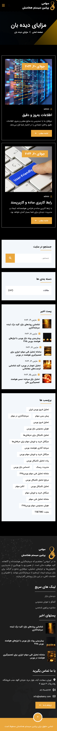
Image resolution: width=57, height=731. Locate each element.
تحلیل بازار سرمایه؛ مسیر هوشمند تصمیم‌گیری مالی (25, 381)
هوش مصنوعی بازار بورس (38, 428)
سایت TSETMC (42, 512)
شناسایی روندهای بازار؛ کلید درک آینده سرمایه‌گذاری (23, 326)
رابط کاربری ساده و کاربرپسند (31, 202)
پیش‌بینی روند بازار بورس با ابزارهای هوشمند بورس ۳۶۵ (24, 340)
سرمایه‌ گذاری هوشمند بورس (37, 448)
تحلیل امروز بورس (41, 422)
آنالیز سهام (20, 486)
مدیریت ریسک (42, 467)
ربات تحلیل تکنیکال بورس (38, 460)
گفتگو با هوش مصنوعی (45, 602)
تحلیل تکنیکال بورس (40, 486)
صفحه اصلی (37, 32)
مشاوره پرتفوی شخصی (45, 607)
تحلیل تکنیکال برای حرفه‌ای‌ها (36, 435)
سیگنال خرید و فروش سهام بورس (34, 454)
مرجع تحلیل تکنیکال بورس (37, 480)
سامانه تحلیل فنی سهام (39, 499)
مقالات (46, 290)
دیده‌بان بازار (50, 596)
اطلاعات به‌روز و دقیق (37, 115)
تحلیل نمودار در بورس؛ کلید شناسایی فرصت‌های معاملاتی (25, 367)
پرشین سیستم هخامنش (26, 726)
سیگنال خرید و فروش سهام (37, 492)
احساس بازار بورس (21, 467)
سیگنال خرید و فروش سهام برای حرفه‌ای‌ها (30, 441)
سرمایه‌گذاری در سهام (20, 416)
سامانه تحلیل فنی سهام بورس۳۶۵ (34, 473)
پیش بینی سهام (42, 416)
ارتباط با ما (47, 705)
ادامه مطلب (43, 133)
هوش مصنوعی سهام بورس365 (35, 505)
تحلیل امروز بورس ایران (39, 409)
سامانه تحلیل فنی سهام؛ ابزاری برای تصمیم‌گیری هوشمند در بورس (25, 353)
